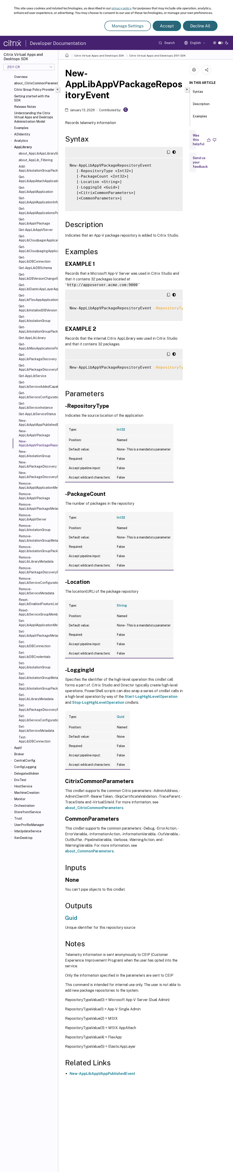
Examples (21, 128)
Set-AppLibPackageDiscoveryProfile (37, 707)
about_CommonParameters (89, 851)
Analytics (21, 140)
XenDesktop (23, 838)
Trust (18, 818)
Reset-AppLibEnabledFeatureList (37, 602)
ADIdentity (22, 134)
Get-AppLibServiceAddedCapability (37, 384)
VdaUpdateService (27, 831)
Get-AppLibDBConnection (35, 259)
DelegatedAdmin (26, 773)
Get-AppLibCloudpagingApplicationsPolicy (37, 249)
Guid (120, 717)
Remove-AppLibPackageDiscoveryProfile (37, 570)
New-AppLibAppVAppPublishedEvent (37, 423)
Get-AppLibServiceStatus (37, 414)
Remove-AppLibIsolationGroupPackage (37, 549)
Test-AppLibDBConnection (35, 739)
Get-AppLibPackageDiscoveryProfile (37, 367)
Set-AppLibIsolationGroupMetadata (37, 676)
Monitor (19, 799)
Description (201, 104)
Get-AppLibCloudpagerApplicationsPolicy (37, 238)
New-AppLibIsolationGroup (35, 454)
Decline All (200, 25)
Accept (167, 25)
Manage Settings (128, 25)
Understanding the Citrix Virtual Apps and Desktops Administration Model (33, 117)
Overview (21, 77)
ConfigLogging (25, 767)
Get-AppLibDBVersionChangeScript (37, 276)
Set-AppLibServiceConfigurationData (37, 718)
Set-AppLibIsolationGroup (35, 665)
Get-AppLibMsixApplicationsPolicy (37, 346)
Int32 (121, 429)
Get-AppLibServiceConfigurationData (37, 395)
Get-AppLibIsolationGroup (35, 319)
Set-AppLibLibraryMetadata (36, 697)
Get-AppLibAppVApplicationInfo (37, 200)
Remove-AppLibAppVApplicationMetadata (37, 485)
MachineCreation (26, 792)
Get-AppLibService (32, 376)
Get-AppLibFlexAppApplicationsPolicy (37, 297)
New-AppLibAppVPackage (34, 433)
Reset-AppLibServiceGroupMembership (37, 612)
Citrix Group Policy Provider (34, 89)
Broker (19, 754)
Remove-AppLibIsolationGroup (35, 528)
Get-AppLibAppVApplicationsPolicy (37, 211)
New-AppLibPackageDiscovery (37, 464)
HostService (23, 786)
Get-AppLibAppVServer (36, 230)
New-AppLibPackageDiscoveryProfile (37, 475)
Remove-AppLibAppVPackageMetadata (37, 506)
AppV (18, 748)
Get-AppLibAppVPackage (34, 221)
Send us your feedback (200, 162)
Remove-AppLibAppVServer (32, 517)
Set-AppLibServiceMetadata (36, 728)
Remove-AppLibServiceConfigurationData (37, 581)
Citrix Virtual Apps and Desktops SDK (99, 55)
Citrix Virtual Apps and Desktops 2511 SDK (157, 55)
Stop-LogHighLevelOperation (98, 702)
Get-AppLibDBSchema (35, 268)
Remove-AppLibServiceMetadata (36, 591)
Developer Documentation (58, 43)
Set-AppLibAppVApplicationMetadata (37, 623)
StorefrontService (27, 812)
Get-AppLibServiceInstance (36, 405)
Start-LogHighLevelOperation (151, 696)
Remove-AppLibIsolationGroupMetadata (37, 538)
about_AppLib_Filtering (36, 160)
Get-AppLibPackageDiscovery (37, 357)
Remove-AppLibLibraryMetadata (36, 559)
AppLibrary (23, 147)
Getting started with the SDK (32, 98)
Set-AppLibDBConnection (35, 644)
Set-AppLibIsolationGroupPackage (37, 686)
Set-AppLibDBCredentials (35, 655)
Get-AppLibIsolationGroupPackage (37, 329)
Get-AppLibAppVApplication (36, 190)
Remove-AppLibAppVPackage (34, 496)
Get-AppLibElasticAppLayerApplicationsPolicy (37, 287)
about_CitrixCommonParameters (35, 83)
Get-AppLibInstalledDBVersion (37, 308)
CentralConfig (24, 760)
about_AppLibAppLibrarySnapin (37, 153)
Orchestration (24, 805)
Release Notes (25, 107)
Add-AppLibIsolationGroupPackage (37, 168)
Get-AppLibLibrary (32, 338)
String (122, 605)
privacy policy (121, 8)
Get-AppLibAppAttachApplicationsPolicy (37, 179)
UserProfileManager (29, 825)
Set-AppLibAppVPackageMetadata (37, 633)
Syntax (198, 91)
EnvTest (20, 780)
